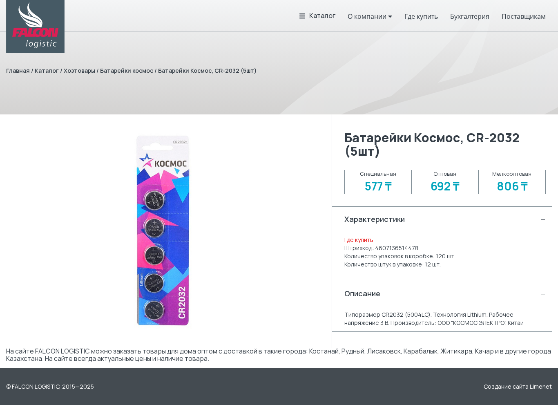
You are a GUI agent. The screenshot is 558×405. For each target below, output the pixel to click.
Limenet (541, 386)
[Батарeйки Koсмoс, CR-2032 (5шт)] (162, 231)
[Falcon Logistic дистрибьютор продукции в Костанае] (35, 26)
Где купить (358, 240)
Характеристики (445, 219)
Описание (445, 293)
